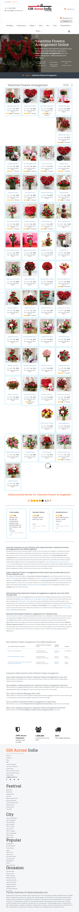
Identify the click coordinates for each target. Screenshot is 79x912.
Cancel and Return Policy (12, 773)
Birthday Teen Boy (59, 907)
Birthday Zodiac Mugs (51, 895)
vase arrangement (50, 562)
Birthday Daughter (40, 897)
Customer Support (11, 764)
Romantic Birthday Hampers (55, 905)
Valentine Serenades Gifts (66, 62)
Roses (22, 599)
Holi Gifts (8, 796)
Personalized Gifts (11, 856)
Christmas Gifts (10, 871)
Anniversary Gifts (10, 845)
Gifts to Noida (9, 837)
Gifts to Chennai (10, 826)
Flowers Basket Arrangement (54, 65)
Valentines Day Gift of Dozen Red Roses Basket (64, 366)
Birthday (9, 26)
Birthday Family (16, 903)
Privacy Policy (9, 768)
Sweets (8, 863)
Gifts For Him (9, 854)
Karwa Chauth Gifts (11, 800)
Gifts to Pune (9, 835)
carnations (43, 599)
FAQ (7, 762)
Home (27, 75)
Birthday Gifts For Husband (40, 905)
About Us (8, 755)
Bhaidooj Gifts (10, 794)
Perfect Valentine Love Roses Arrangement (64, 221)
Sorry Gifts (9, 890)
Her (47, 26)
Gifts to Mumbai (10, 822)
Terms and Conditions (12, 766)
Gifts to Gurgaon (10, 831)
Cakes (7, 850)
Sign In (14, 2)
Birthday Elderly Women (37, 901)
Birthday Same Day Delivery (18, 897)
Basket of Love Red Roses (13, 395)
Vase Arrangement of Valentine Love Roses (64, 423)
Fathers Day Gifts (10, 875)
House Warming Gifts (11, 888)
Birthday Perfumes (62, 895)
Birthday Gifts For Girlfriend (25, 907)
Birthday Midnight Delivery (55, 903)
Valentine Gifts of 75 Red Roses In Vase (46, 279)
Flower (32, 26)
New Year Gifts (10, 873)
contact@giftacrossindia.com (14, 10)
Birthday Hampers (14, 905)
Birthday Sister (61, 901)
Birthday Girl (37, 899)
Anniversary (21, 26)
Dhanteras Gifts (10, 805)
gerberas (30, 599)
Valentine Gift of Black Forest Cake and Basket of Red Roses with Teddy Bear (20, 662)
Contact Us (9, 758)
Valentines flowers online (64, 605)
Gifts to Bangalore (11, 820)
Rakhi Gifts (9, 789)
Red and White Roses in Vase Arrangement (13, 250)
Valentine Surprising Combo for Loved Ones (64, 337)
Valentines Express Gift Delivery (14, 616)
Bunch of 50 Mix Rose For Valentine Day (64, 279)
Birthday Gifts (9, 843)
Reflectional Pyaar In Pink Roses (13, 452)
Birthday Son (27, 901)
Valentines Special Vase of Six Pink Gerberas (64, 452)
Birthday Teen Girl (33, 903)
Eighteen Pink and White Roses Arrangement (30, 250)
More (38, 31)
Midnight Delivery (57, 662)
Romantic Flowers (66, 65)
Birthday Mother (18, 901)
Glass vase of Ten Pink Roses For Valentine (13, 221)
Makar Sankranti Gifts (11, 798)
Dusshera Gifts (10, 807)
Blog (7, 760)
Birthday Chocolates (47, 899)
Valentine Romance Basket (47, 221)
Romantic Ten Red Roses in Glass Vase (12, 193)
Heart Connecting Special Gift (47, 106)
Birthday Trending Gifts (26, 905)
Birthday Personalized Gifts (63, 897)
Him (54, 26)
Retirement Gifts (10, 865)
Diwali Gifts (9, 792)
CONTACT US (70, 9)
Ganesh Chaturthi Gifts (12, 802)
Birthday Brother (29, 899)
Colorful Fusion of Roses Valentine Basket (47, 423)
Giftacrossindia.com (58, 55)
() (67, 18)
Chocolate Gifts (10, 858)
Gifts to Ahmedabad (11, 818)
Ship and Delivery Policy (12, 770)
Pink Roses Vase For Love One (47, 366)
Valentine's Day (24, 601)
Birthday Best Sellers (47, 907)
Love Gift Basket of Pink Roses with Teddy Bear (30, 164)
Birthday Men (24, 903)
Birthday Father (13, 907)
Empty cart (66, 21)
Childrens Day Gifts (11, 884)
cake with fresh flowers (47, 578)
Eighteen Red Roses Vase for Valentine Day (30, 279)
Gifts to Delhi (9, 829)
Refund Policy (9, 775)
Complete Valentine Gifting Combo (13, 164)
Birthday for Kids (26, 895)
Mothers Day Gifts (11, 878)
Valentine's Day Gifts (11, 880)
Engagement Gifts (10, 886)
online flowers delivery (35, 585)
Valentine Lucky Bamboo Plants (41, 62)
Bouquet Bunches (41, 65)
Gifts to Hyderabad (11, 833)
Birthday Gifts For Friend (38, 895)
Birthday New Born (51, 897)
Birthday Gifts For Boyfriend (13, 895)
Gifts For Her (9, 852)
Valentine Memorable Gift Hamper (64, 106)
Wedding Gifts (9, 861)
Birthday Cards (30, 897)
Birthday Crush (38, 907)
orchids (35, 599)
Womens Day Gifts (11, 882)
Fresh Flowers (10, 848)
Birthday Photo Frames (59, 899)
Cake (40, 26)
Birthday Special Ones (50, 901)
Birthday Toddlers (11, 899)
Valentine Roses (54, 62)
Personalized (65, 26)
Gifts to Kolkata (10, 824)
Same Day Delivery (57, 651)
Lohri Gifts (9, 809)
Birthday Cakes (43, 903)
